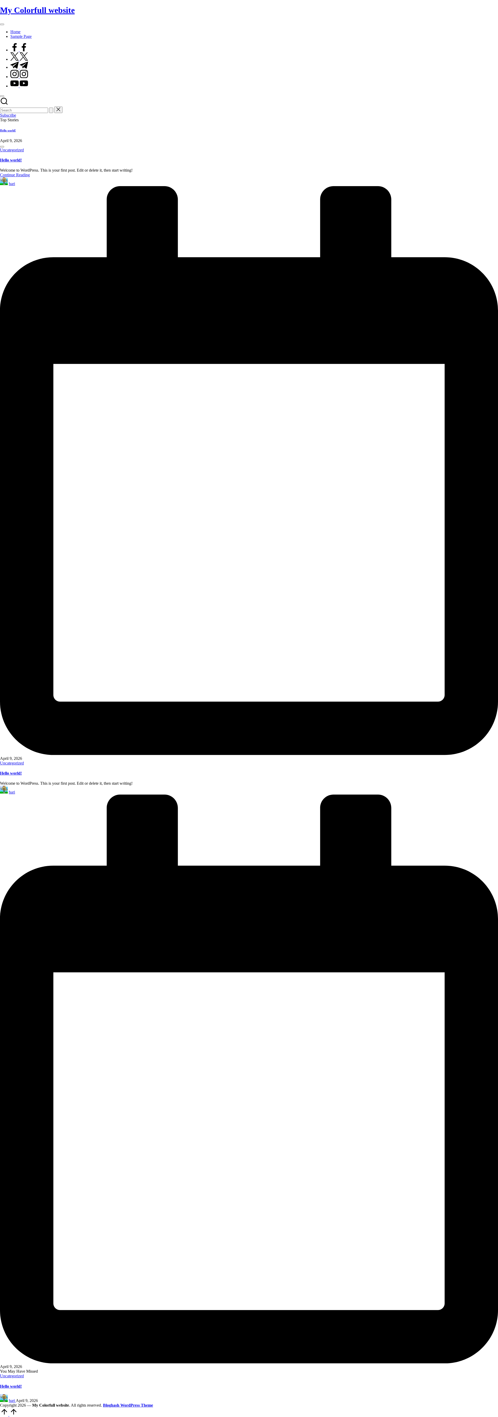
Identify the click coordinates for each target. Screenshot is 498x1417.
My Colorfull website (37, 10)
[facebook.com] (19, 50)
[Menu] (2, 24)
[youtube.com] (19, 86)
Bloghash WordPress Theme (128, 1405)
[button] (51, 110)
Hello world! (8, 130)
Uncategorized (12, 150)
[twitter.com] (19, 59)
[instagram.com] (19, 76)
